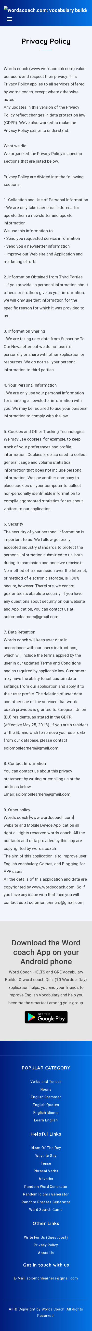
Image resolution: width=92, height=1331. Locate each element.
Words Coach (53, 1309)
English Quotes (46, 1105)
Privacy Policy (46, 1245)
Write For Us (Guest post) (46, 1237)
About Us (46, 1253)
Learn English (46, 1120)
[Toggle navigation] (9, 19)
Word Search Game (46, 1210)
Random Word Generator (45, 1187)
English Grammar (46, 1097)
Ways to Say (46, 1156)
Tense (46, 1163)
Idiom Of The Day (46, 1148)
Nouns (46, 1089)
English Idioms (46, 1113)
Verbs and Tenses (46, 1082)
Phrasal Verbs (46, 1171)
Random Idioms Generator (46, 1194)
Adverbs (46, 1179)
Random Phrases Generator (46, 1202)
